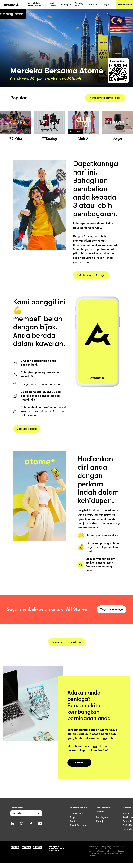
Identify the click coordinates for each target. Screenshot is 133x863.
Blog (72, 817)
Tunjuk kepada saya (111, 609)
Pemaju (100, 821)
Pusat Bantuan (78, 825)
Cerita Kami (76, 813)
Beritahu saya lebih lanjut (91, 275)
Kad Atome (53, 4)
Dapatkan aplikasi (124, 4)
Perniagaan (66, 4)
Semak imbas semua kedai (105, 97)
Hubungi (79, 762)
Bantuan (93, 4)
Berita (73, 821)
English (107, 4)
